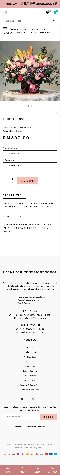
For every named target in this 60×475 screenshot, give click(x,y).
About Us (30, 347)
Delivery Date (10, 148)
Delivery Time (10, 160)
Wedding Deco (30, 357)
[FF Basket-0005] (30, 71)
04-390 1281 (25, 329)
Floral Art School (30, 352)
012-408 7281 (39, 329)
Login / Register (30, 371)
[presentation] (6, 74)
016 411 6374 (46, 315)
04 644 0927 (19, 315)
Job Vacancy (30, 361)
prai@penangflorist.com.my (32, 332)
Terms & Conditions (30, 390)
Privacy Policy (30, 380)
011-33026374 (33, 315)
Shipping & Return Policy (30, 385)
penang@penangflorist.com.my (32, 318)
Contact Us (30, 366)
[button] (28, 106)
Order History (30, 375)
